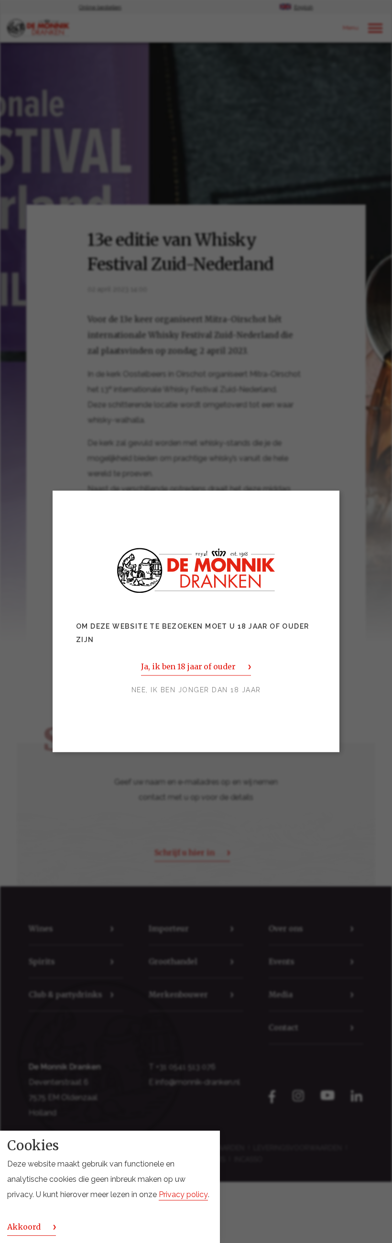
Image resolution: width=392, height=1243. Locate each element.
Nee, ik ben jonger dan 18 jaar (196, 690)
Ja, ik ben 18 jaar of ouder (188, 667)
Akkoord (24, 1227)
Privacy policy (183, 1194)
